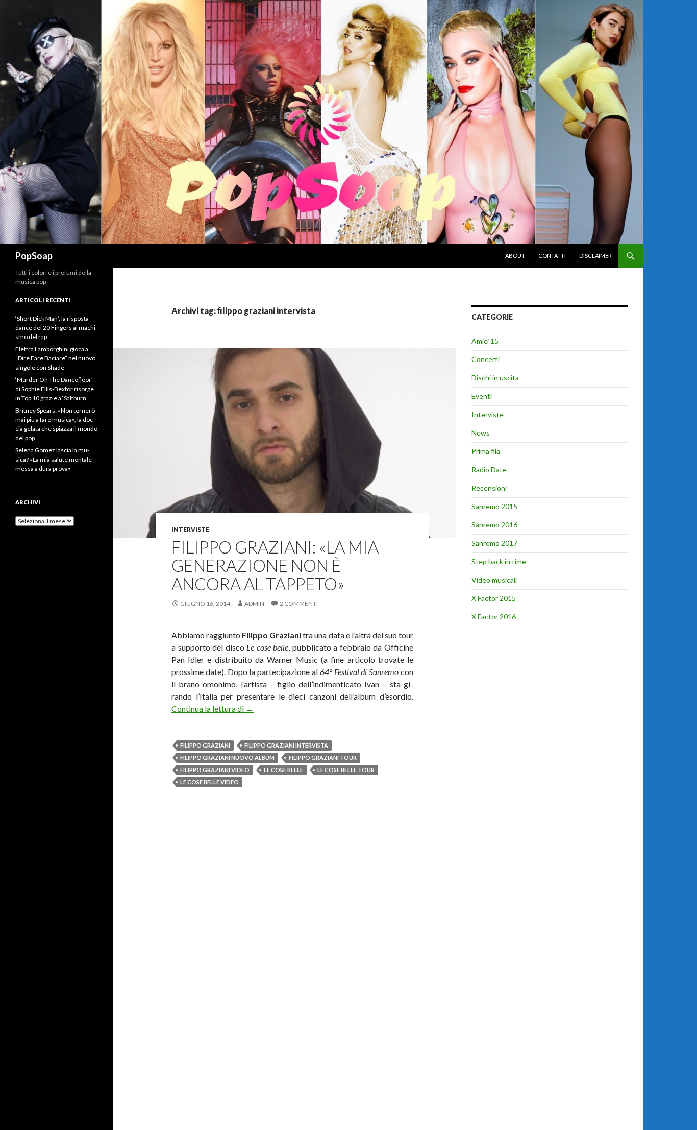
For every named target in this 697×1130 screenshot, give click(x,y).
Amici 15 (485, 340)
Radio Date (489, 469)
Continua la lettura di (212, 708)
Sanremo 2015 (494, 506)
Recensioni (489, 488)
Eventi (481, 396)
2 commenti (299, 603)
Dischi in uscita (495, 377)
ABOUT (515, 255)
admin (254, 603)
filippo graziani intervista (286, 745)
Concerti (485, 359)
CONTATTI (552, 255)
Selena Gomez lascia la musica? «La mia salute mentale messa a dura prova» (53, 459)
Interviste (190, 529)
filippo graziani (205, 745)
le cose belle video (209, 782)
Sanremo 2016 (494, 524)
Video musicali (494, 579)
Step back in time (498, 561)
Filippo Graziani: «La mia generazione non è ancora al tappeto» (275, 565)
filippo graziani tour (323, 757)
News (480, 432)
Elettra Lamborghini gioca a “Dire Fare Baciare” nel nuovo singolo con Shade (55, 358)
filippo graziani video (215, 769)
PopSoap (34, 255)
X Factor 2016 (493, 616)
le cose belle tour (346, 769)
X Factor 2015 (493, 598)
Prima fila (485, 451)
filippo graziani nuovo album (227, 757)
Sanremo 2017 (494, 543)
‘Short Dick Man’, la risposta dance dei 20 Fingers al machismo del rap (56, 328)
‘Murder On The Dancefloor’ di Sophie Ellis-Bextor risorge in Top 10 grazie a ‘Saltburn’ (54, 389)
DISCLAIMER (595, 255)
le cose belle (283, 769)
